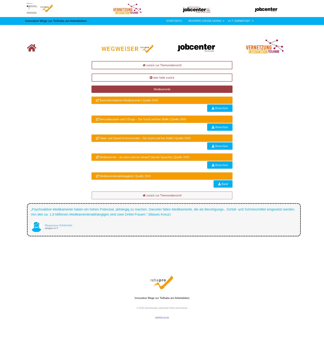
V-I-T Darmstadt (239, 20)
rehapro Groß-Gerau (204, 20)
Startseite (174, 20)
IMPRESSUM (162, 317)
